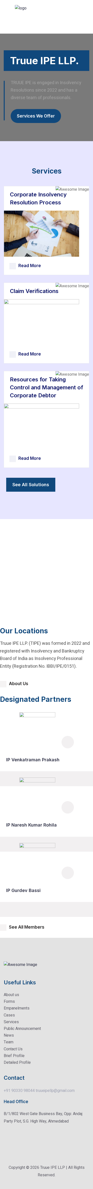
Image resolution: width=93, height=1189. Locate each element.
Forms (9, 1002)
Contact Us (13, 1049)
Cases (9, 1015)
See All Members (26, 927)
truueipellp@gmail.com (55, 1091)
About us (11, 995)
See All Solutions (30, 484)
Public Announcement (22, 1029)
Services (11, 1022)
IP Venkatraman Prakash (33, 759)
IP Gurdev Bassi (23, 890)
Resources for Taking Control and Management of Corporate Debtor (46, 387)
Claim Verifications (34, 291)
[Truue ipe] (30, 17)
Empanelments (17, 1008)
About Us (18, 683)
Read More (29, 265)
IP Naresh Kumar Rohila (31, 825)
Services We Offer (36, 116)
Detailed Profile (17, 1063)
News (9, 1035)
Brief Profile (14, 1056)
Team (8, 1042)
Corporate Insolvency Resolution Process (38, 198)
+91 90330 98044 (19, 1091)
